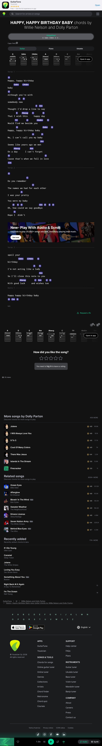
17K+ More (93, 540)
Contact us (71, 717)
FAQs (68, 651)
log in (49, 366)
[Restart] (44, 741)
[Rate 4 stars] (56, 358)
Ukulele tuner (72, 672)
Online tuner (43, 672)
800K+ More (93, 477)
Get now (15, 237)
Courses (41, 706)
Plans (68, 656)
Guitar (22, 49)
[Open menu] (97, 14)
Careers (69, 707)
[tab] (51, 37)
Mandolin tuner (72, 686)
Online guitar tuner (45, 667)
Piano (51, 49)
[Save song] (18, 741)
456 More (94, 418)
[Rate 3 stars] (51, 358)
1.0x (38, 741)
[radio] (83, 742)
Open (97, 5)
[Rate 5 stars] (60, 358)
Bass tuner (70, 677)
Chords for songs (45, 662)
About (68, 703)
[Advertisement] (51, 732)
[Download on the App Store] (18, 627)
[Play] (51, 742)
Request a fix (85, 313)
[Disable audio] (63, 741)
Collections (42, 682)
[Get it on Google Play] (36, 627)
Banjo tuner (71, 691)
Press (68, 712)
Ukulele (80, 49)
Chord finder (43, 691)
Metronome (42, 696)
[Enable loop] (57, 741)
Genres (40, 677)
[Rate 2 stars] (46, 358)
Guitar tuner (71, 667)
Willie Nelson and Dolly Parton (33, 601)
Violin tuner (71, 682)
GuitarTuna (7, 601)
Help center (71, 646)
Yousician (41, 651)
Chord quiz (42, 701)
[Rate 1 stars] (41, 358)
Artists (40, 686)
